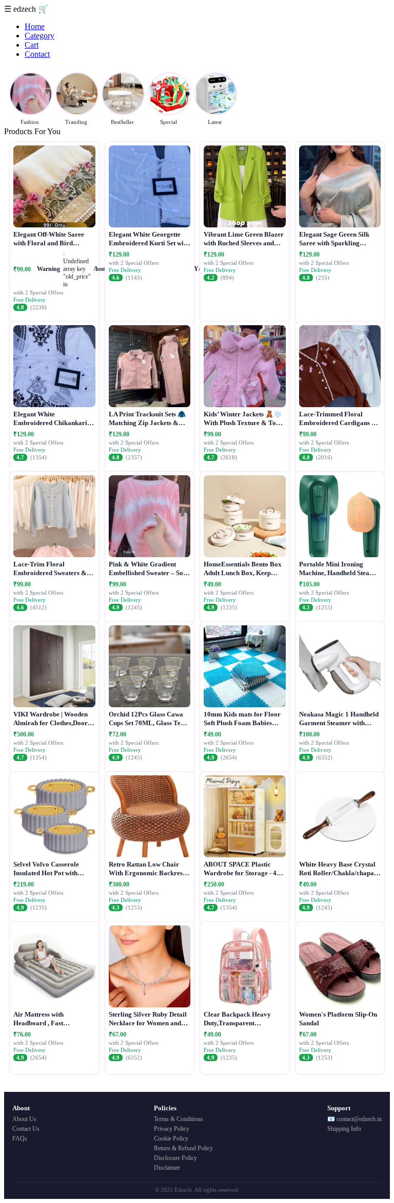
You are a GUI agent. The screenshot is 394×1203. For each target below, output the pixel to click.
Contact (37, 54)
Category (39, 35)
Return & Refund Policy (183, 1148)
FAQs (19, 1138)
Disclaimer (167, 1167)
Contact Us (26, 1128)
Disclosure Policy (175, 1158)
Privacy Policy (171, 1128)
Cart (31, 44)
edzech (25, 9)
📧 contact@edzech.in (354, 1119)
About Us (24, 1119)
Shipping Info (344, 1128)
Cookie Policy (171, 1138)
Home (35, 26)
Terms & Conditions (178, 1119)
